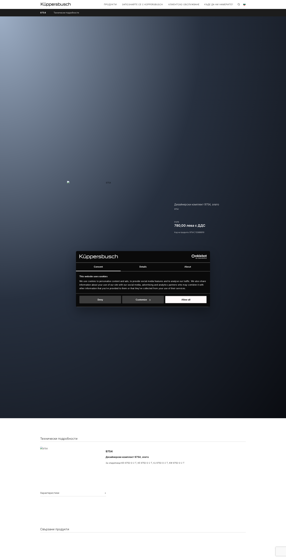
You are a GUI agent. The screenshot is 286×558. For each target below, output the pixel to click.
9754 (43, 12)
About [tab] (187, 266)
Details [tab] (143, 266)
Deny (100, 299)
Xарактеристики (49, 492)
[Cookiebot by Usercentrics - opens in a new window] (194, 257)
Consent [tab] (98, 266)
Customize (141, 299)
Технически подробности (66, 12)
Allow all (185, 299)
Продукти (110, 4)
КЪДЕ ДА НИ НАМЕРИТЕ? (218, 4)
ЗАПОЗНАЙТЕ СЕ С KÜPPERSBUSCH (142, 4)
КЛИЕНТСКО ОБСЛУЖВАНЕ (183, 4)
